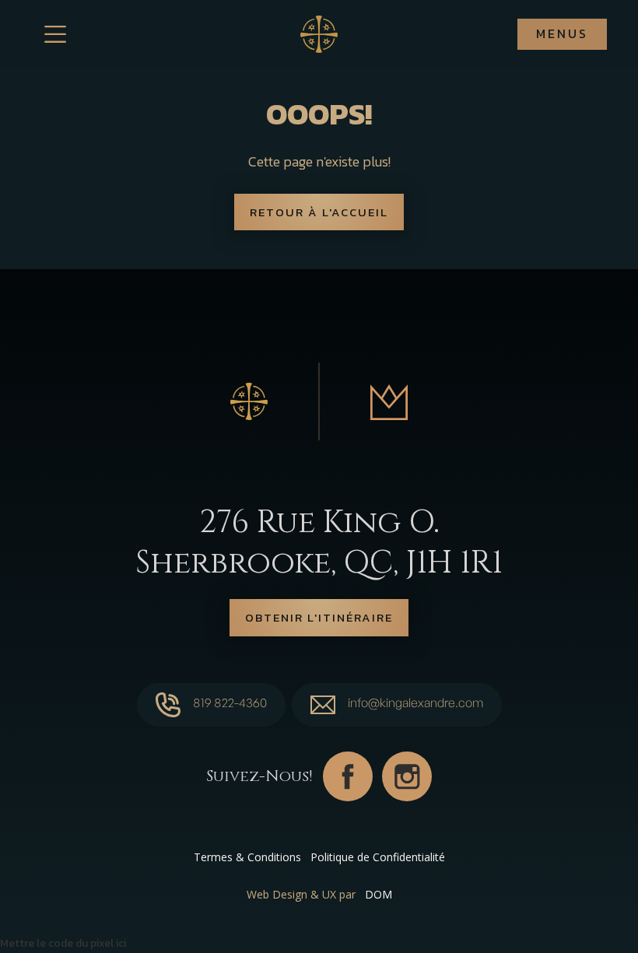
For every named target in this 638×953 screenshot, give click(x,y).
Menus (562, 33)
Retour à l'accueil (319, 212)
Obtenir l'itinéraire (319, 617)
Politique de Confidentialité (377, 857)
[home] (319, 34)
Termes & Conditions (247, 857)
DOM (378, 894)
